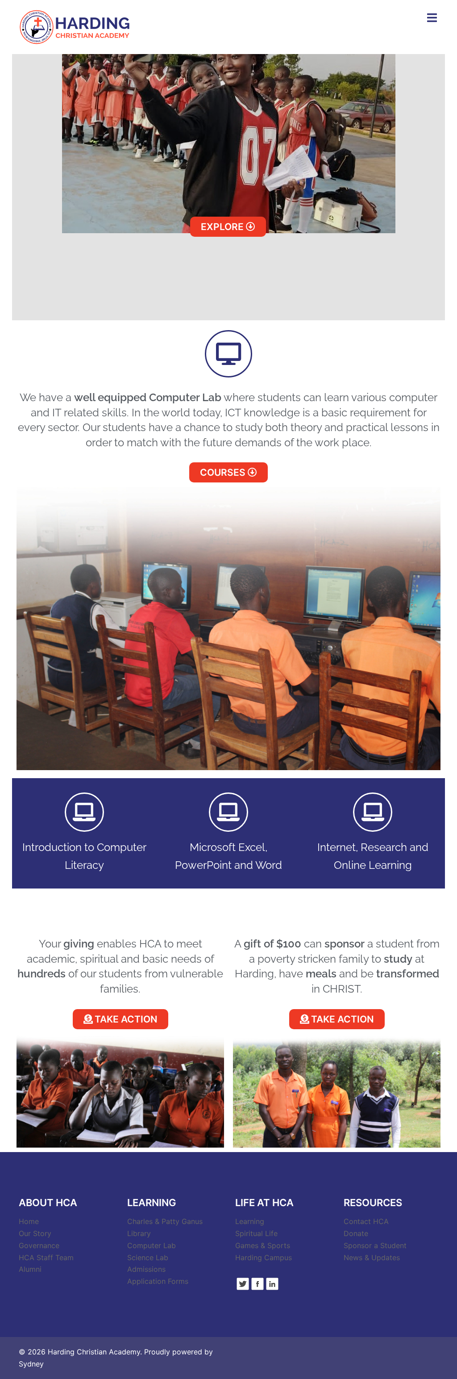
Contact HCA (366, 1221)
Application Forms (157, 1281)
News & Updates (372, 1257)
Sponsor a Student (375, 1245)
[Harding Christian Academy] (75, 26)
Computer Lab (151, 1245)
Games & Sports (262, 1245)
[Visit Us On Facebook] (257, 1283)
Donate (356, 1233)
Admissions (146, 1269)
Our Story (35, 1233)
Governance (39, 1245)
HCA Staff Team (46, 1257)
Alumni (30, 1269)
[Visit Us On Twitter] (242, 1283)
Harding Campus (263, 1257)
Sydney (31, 1363)
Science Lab (147, 1257)
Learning (249, 1221)
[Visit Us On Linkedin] (272, 1283)
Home (29, 1221)
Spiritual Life (256, 1233)
